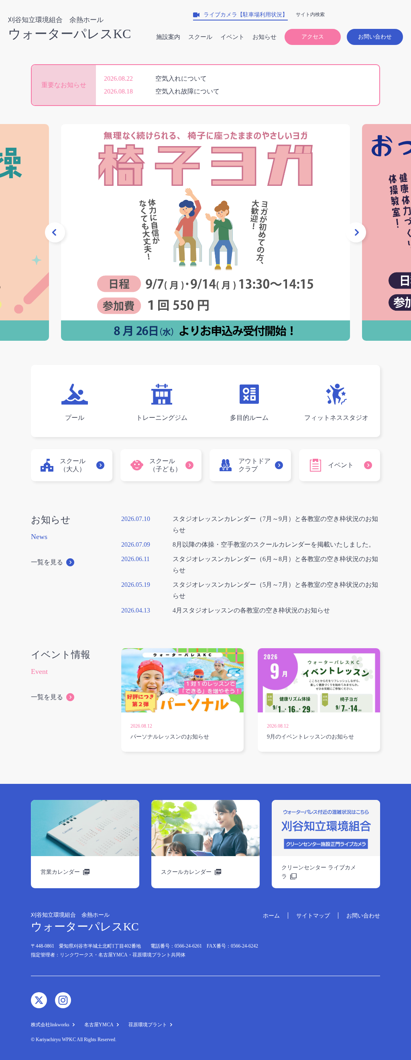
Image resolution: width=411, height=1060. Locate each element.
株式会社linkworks (50, 1024)
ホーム (271, 916)
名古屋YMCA (99, 1024)
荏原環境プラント (147, 1024)
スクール (200, 37)
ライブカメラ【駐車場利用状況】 (245, 15)
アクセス (312, 37)
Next (356, 232)
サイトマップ (313, 916)
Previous (55, 232)
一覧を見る (47, 562)
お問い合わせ (375, 37)
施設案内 (168, 37)
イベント (232, 37)
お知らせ (264, 37)
